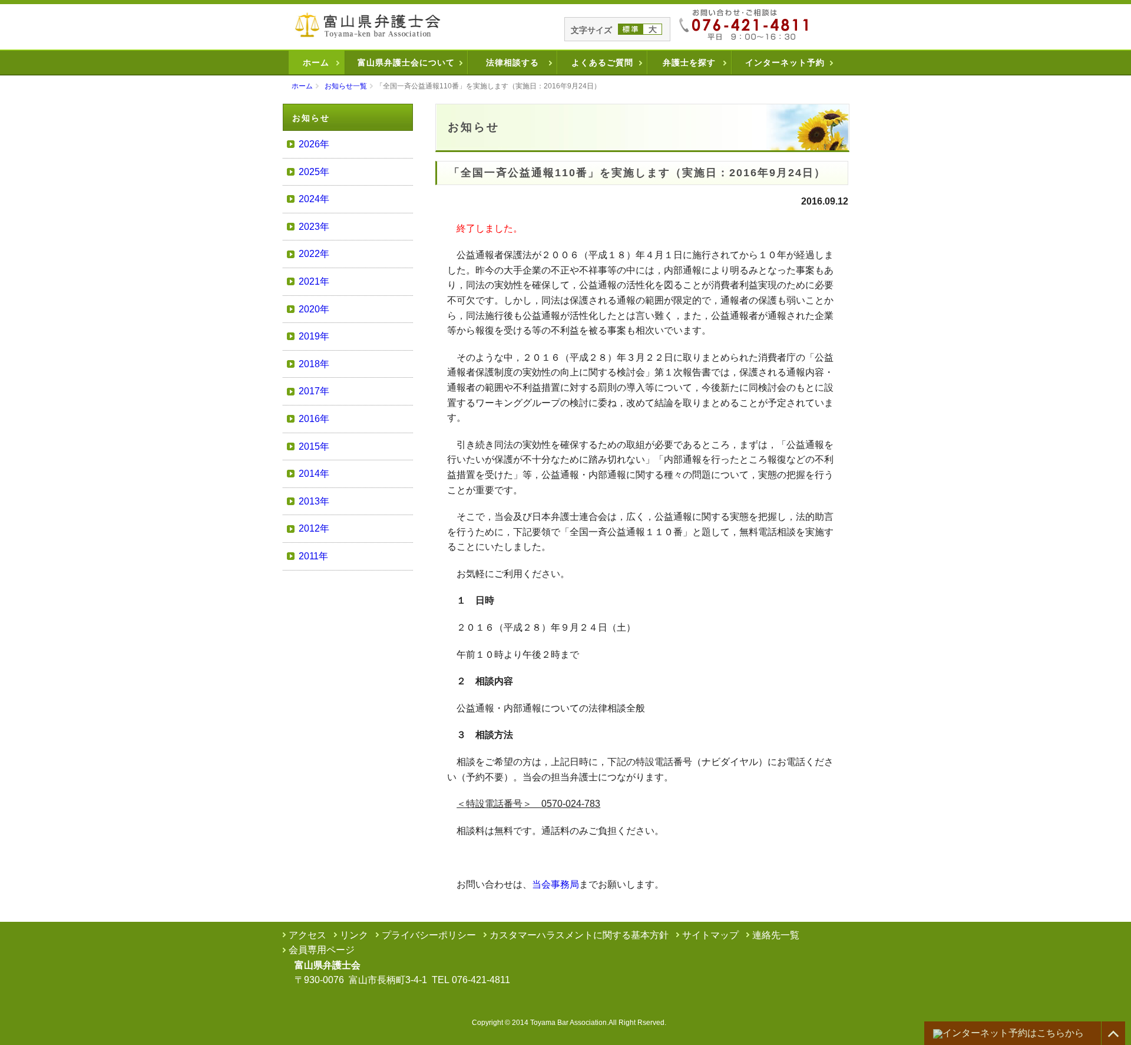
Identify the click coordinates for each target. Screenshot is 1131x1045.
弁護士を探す (689, 62)
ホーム (316, 62)
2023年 (314, 227)
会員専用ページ (322, 950)
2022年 (314, 254)
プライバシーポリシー (429, 935)
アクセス (307, 935)
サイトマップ (710, 935)
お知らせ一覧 (346, 86)
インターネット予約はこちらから (1013, 1033)
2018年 (314, 364)
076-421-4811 (481, 980)
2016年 (314, 419)
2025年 (314, 172)
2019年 (314, 336)
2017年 (314, 391)
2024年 (314, 199)
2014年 (314, 474)
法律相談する (512, 62)
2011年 (313, 556)
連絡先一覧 (775, 935)
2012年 (314, 528)
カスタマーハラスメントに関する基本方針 (579, 935)
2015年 (314, 446)
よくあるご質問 (602, 62)
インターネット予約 (785, 62)
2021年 (314, 281)
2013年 (314, 501)
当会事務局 (555, 884)
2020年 (314, 309)
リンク (354, 935)
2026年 (314, 144)
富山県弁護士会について (406, 62)
